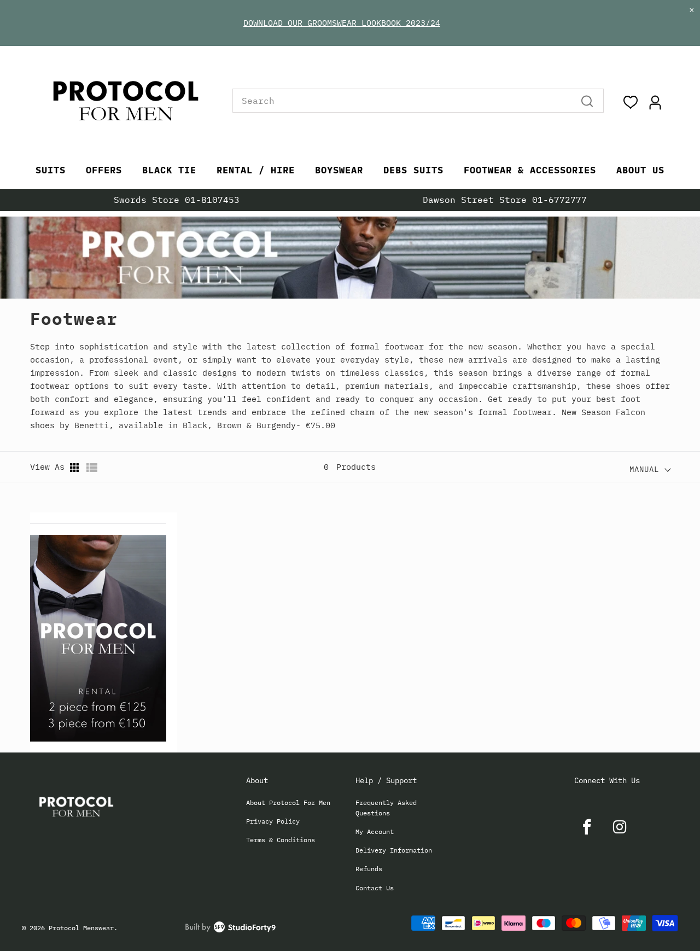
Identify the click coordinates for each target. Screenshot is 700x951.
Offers (104, 170)
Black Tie (169, 170)
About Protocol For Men (288, 802)
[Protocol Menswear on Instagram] (620, 827)
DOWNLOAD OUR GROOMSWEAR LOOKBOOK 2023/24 (341, 22)
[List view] (91, 467)
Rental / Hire (256, 170)
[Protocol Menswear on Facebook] (587, 827)
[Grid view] (75, 467)
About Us (640, 170)
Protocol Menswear (81, 928)
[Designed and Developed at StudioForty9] (230, 930)
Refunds (368, 869)
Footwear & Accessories (530, 170)
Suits (51, 170)
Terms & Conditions (280, 840)
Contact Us (374, 888)
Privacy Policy (273, 821)
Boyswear (339, 170)
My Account (374, 831)
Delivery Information (393, 850)
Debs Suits (413, 170)
